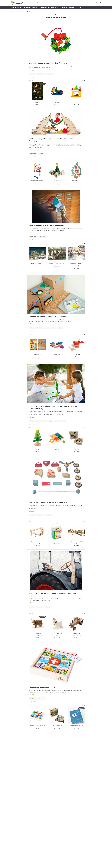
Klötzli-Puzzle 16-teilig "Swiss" (57, 725)
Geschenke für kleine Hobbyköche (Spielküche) (48, 317)
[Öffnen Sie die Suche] (35, 2)
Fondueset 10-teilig (76, 354)
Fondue (31, 327)
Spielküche (53, 327)
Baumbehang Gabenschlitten (57, 101)
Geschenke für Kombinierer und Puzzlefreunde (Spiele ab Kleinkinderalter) (53, 407)
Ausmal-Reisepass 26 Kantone (76, 725)
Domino (31, 421)
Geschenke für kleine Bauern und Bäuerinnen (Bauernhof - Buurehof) (53, 594)
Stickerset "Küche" (37, 354)
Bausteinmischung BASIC (57, 541)
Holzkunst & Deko (66, 7)
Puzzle (63, 421)
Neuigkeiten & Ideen (20, 11)
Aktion (79, 7)
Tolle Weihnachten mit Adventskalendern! (46, 225)
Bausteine (32, 515)
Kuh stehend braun (37, 633)
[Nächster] (84, 80)
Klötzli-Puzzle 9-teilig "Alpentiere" (76, 448)
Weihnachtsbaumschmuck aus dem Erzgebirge (48, 63)
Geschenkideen (28, 11)
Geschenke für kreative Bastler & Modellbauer (48, 502)
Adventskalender (33, 236)
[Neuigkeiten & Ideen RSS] (56, 14)
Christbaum (32, 74)
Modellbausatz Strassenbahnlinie (76, 541)
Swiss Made (48, 606)
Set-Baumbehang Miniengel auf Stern (37, 101)
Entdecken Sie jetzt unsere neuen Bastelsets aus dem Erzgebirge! (51, 140)
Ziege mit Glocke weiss (57, 633)
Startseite (13, 11)
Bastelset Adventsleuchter (57, 180)
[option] (36, 94)
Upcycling (60, 327)
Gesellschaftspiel (48, 421)
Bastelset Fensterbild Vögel (76, 180)
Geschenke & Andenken (48, 7)
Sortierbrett (57, 448)
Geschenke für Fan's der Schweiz (42, 687)
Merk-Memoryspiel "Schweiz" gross (37, 725)
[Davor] (82, 80)
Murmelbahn (48, 515)
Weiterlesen (31, 70)
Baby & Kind (15, 7)
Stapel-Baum (37, 448)
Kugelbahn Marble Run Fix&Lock (37, 541)
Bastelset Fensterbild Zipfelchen (37, 180)
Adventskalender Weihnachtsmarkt (37, 263)
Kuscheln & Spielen (30, 7)
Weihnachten (49, 74)
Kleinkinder (57, 421)
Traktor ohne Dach (76, 633)
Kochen (46, 327)
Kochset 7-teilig (57, 354)
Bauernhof (32, 606)
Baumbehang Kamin (76, 101)
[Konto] (96, 2)
